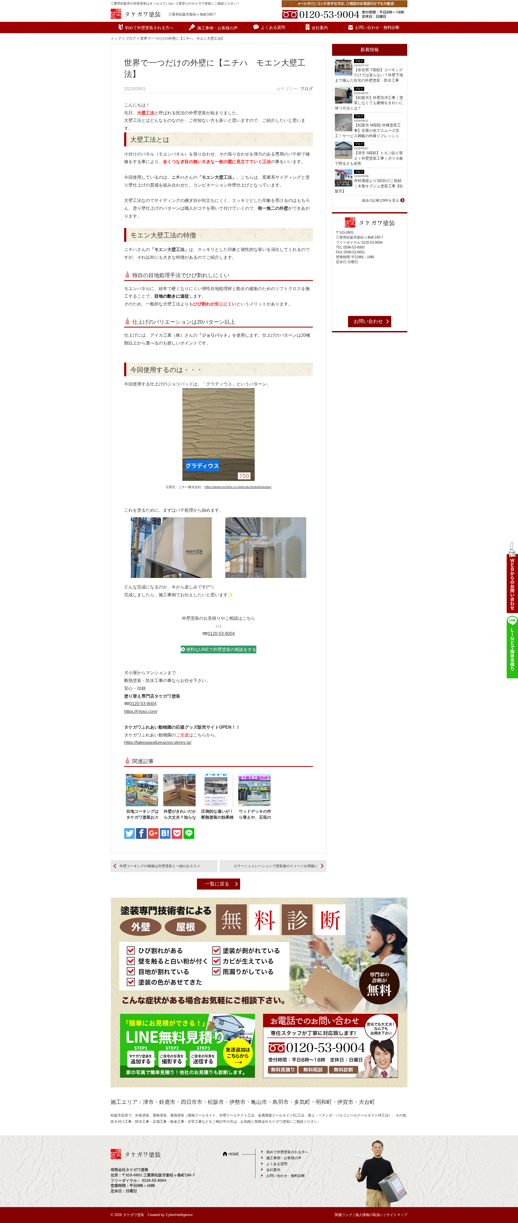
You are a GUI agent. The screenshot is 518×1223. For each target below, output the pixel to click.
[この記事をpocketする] (177, 833)
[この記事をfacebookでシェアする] (141, 833)
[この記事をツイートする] (129, 833)
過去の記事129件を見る (380, 200)
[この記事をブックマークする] (165, 833)
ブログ (130, 38)
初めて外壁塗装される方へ (149, 27)
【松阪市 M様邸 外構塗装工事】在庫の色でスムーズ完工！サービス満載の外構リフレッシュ (368, 130)
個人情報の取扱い (369, 1215)
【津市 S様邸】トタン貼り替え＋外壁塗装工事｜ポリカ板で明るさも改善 (369, 158)
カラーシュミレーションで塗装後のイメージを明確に (276, 866)
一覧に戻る (217, 884)
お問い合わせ (368, 321)
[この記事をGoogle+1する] (153, 833)
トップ (116, 38)
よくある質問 (273, 27)
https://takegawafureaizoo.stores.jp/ (157, 742)
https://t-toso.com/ (140, 711)
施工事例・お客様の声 (217, 28)
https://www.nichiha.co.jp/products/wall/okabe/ (238, 487)
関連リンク (343, 1215)
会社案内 (320, 27)
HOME (234, 1154)
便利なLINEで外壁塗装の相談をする (221, 649)
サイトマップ (396, 1215)
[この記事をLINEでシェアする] (188, 833)
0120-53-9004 (221, 633)
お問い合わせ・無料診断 (377, 27)
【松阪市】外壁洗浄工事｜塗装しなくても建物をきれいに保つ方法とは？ (369, 102)
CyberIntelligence (179, 1215)
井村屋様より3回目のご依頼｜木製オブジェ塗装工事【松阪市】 (369, 185)
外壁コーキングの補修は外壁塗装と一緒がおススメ (160, 866)
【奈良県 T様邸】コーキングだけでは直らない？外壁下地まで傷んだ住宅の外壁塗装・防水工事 (369, 75)
